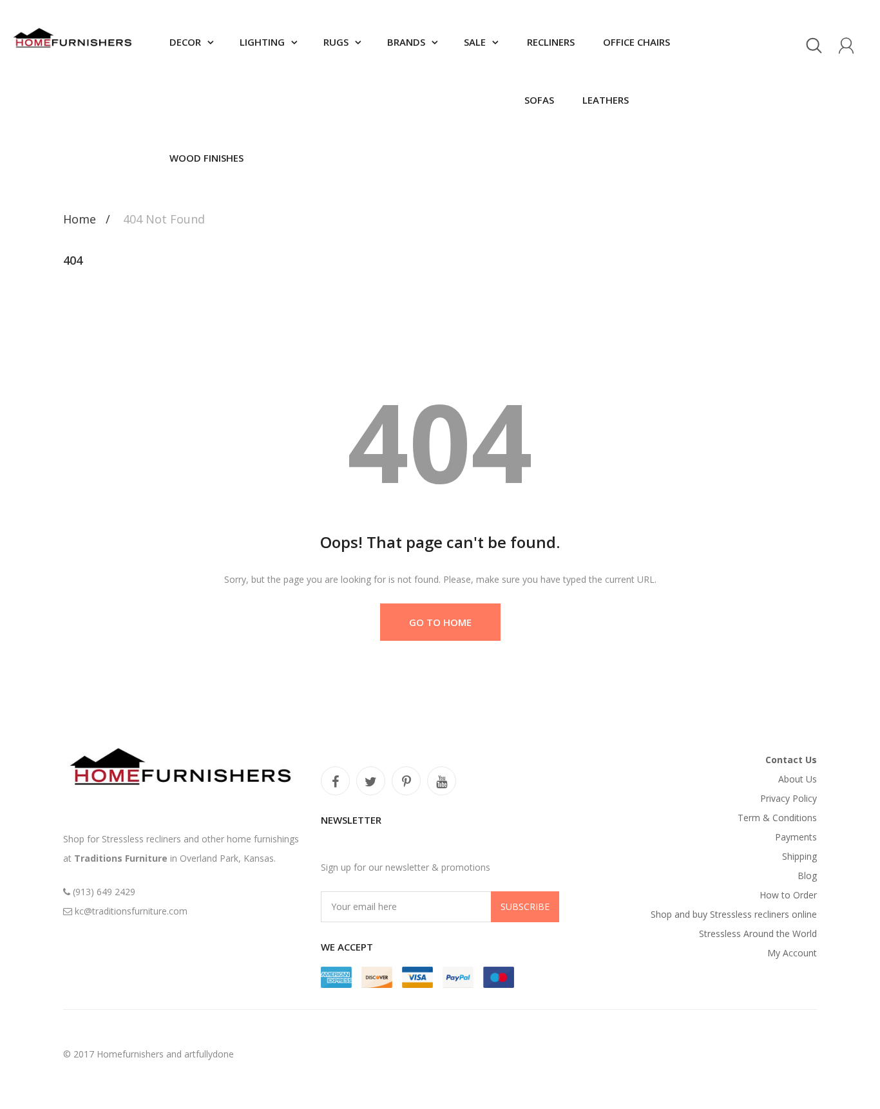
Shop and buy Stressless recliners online (734, 914)
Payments (796, 837)
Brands (406, 41)
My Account (792, 953)
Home (79, 219)
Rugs (336, 41)
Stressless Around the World (758, 933)
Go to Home (440, 622)
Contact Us (791, 760)
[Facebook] (335, 780)
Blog (807, 875)
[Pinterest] (406, 780)
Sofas (539, 99)
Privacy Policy (788, 798)
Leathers (604, 99)
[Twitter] (370, 780)
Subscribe (525, 906)
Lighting (262, 41)
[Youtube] (441, 780)
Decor (185, 41)
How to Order (788, 895)
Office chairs (635, 41)
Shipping (799, 856)
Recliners (549, 41)
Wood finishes (206, 157)
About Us (797, 779)
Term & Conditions (777, 817)
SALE (475, 41)
